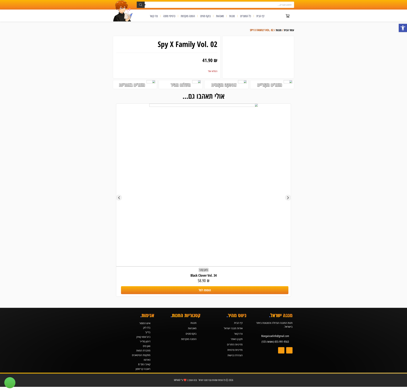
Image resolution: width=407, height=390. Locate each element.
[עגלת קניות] (287, 16)
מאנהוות (220, 16)
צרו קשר (154, 16)
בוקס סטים (205, 16)
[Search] (141, 5)
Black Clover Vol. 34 (203, 275)
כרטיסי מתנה (169, 16)
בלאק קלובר (203, 269)
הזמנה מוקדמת (188, 16)
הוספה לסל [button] (205, 290)
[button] (403, 28)
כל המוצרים (245, 16)
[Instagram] (289, 350)
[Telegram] (281, 350)
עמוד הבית (289, 30)
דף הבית (260, 16)
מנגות (232, 16)
